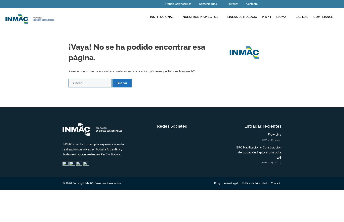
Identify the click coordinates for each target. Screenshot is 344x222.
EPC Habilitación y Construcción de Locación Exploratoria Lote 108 (258, 152)
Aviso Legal (231, 183)
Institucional (162, 17)
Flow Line (274, 134)
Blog (217, 183)
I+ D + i (266, 17)
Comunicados (208, 3)
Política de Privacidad (254, 183)
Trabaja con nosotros (178, 3)
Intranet (233, 3)
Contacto (252, 3)
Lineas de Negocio (242, 17)
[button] (339, 17)
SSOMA (281, 17)
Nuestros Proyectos (200, 17)
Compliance (323, 17)
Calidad (302, 17)
